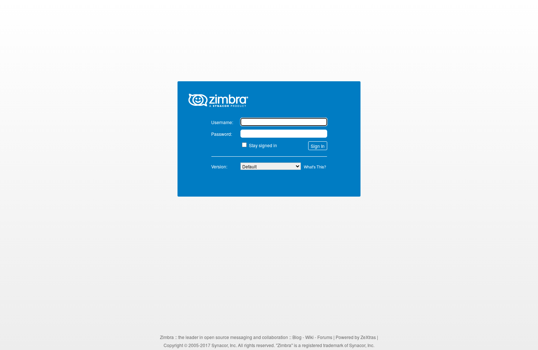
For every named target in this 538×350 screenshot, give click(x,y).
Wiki (309, 337)
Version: (219, 166)
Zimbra (167, 337)
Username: (222, 122)
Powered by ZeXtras (356, 337)
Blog (297, 337)
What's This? (315, 167)
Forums (324, 337)
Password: (221, 134)
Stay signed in (263, 145)
